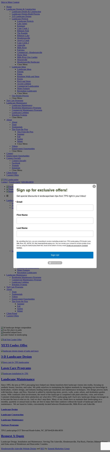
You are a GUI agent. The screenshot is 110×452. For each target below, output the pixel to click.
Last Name (22, 228)
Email (19, 202)
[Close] (94, 186)
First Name (22, 215)
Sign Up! (55, 255)
